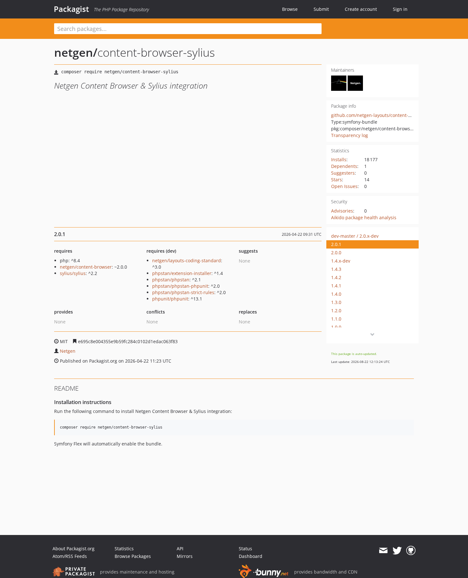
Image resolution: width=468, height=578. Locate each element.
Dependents (344, 166)
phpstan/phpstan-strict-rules (183, 292)
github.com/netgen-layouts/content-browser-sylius (385, 115)
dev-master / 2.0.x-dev (355, 236)
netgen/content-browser (86, 267)
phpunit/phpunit (170, 299)
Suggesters (343, 173)
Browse (290, 9)
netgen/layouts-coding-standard (186, 260)
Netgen (67, 351)
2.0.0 (336, 252)
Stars (336, 180)
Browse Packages (133, 556)
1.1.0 (336, 319)
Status (245, 548)
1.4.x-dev (340, 261)
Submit (321, 9)
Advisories (342, 211)
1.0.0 (336, 327)
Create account (361, 9)
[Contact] (383, 550)
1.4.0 (336, 294)
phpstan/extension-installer (181, 273)
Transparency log (349, 135)
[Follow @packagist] (397, 550)
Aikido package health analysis (363, 217)
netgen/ (75, 52)
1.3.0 (336, 302)
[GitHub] (410, 550)
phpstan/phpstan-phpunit (180, 286)
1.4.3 (336, 269)
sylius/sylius (73, 273)
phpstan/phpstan (170, 280)
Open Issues (344, 186)
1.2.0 (336, 310)
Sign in (400, 9)
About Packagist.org (74, 548)
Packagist (71, 9)
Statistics (124, 548)
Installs (338, 159)
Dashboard (250, 556)
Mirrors (185, 556)
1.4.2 (336, 277)
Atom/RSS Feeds (70, 556)
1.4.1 (336, 286)
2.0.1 (336, 244)
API (180, 548)
